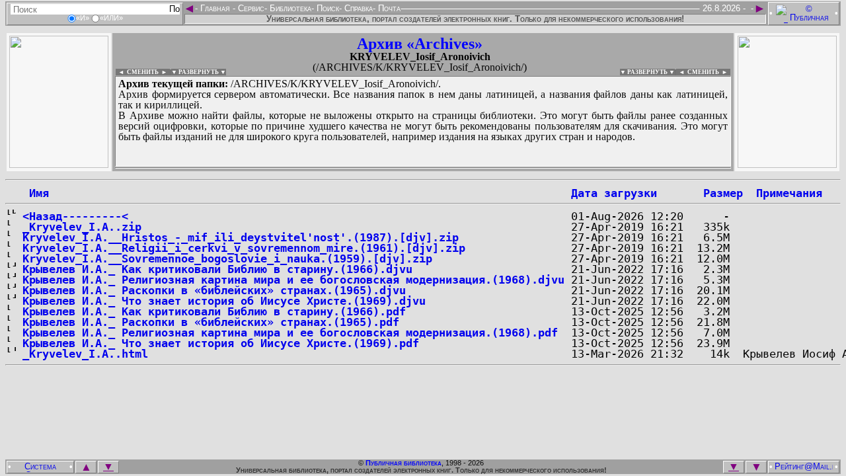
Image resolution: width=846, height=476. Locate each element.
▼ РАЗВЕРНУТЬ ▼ (198, 72)
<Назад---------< (75, 216)
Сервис (249, 8)
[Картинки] (787, 164)
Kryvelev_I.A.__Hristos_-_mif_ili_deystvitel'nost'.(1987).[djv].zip (240, 237)
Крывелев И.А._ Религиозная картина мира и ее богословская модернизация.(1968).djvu (293, 279)
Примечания (789, 193)
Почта (388, 8)
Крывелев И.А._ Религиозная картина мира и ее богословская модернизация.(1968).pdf (290, 332)
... (423, 168)
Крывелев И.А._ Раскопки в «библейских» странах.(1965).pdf (210, 322)
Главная (215, 8)
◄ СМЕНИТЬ (137, 72)
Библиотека (289, 8)
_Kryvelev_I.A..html (85, 353)
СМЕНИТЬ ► (708, 72)
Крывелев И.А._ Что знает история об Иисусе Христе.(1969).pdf (220, 343)
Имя (35, 193)
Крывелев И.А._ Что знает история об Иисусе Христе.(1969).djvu (224, 300)
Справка (357, 8)
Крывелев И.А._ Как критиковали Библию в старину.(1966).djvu (217, 269)
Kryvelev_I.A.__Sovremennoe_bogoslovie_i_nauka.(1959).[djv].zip (227, 258)
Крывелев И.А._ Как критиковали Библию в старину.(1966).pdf (214, 311)
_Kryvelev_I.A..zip (81, 226)
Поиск (326, 8)
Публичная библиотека (403, 463)
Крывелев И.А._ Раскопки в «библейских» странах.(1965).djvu (214, 290)
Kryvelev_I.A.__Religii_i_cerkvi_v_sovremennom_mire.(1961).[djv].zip (243, 248)
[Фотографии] (58, 164)
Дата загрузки (614, 193)
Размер (723, 193)
